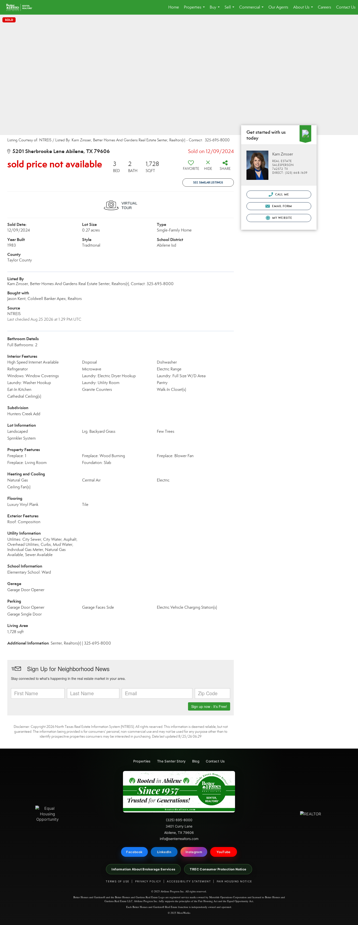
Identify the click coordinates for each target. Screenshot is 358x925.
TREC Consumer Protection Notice (218, 869)
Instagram (194, 852)
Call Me (281, 194)
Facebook (134, 852)
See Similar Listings (208, 182)
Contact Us (346, 7)
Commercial (252, 10)
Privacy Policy (148, 881)
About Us (304, 10)
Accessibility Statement (189, 881)
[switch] (190, 167)
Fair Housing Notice (234, 881)
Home (173, 7)
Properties (195, 10)
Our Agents (278, 7)
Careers (324, 7)
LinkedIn (164, 852)
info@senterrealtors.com (179, 839)
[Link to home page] (21, 7)
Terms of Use (117, 881)
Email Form (281, 206)
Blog (196, 761)
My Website (281, 218)
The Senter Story (171, 761)
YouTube (224, 852)
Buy (216, 10)
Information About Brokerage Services (143, 869)
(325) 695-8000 (179, 820)
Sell (230, 10)
